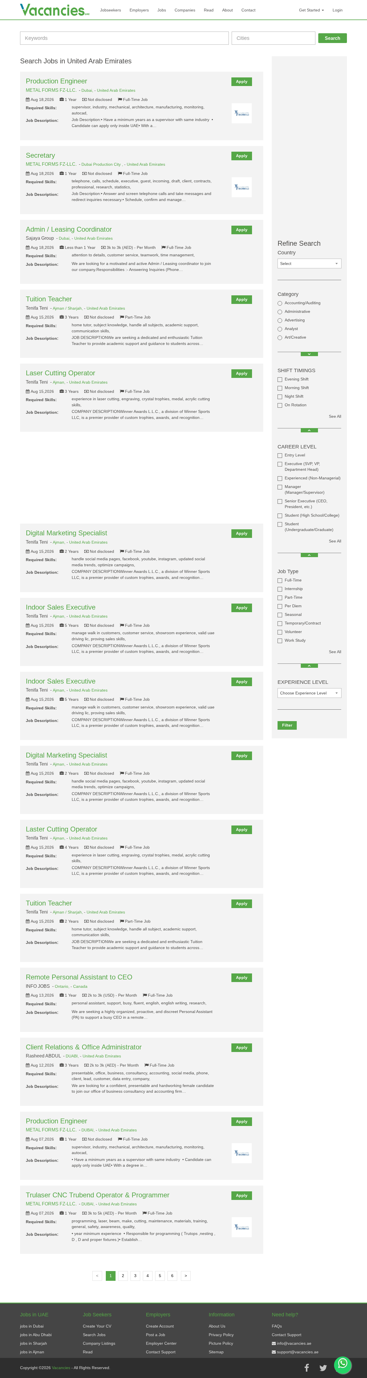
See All (335, 416)
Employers (139, 10)
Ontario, (63, 986)
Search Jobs (94, 1334)
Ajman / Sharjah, (68, 308)
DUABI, (73, 1056)
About (227, 10)
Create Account (160, 1326)
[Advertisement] (141, 478)
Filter (287, 725)
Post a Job (155, 1334)
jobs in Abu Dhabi (36, 1334)
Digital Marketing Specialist (66, 533)
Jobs (161, 10)
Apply (241, 81)
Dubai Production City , (102, 164)
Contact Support (160, 1352)
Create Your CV (97, 1326)
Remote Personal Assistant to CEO (79, 977)
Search (332, 38)
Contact (248, 10)
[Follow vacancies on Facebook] (306, 1368)
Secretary (40, 155)
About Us (217, 1326)
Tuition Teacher (49, 299)
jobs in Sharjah (33, 1343)
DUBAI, (88, 1130)
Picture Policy (221, 1343)
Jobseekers (110, 10)
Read (209, 10)
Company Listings (99, 1343)
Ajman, (60, 382)
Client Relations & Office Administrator (84, 1047)
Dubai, (87, 90)
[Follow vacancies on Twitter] (323, 1368)
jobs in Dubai (32, 1326)
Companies (185, 10)
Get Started (310, 10)
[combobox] (309, 263)
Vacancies (61, 1367)
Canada (80, 986)
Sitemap (216, 1352)
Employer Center (161, 1343)
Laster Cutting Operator (61, 829)
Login (338, 10)
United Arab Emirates (116, 90)
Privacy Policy (221, 1334)
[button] (309, 354)
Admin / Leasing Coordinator (69, 229)
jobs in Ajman (32, 1352)
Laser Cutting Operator (60, 373)
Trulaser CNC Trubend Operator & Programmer (97, 1195)
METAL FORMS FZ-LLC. (51, 90)
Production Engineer (56, 81)
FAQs (277, 1326)
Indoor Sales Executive (60, 607)
